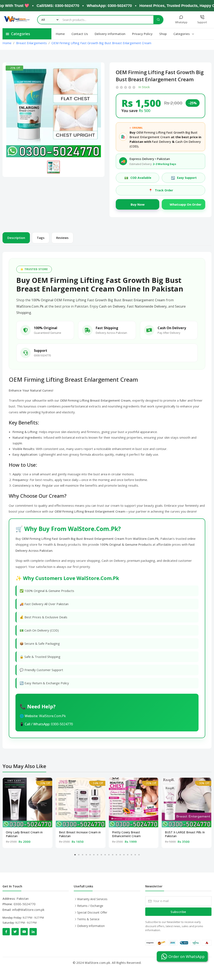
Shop (163, 34)
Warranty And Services (92, 899)
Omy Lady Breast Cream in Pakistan (24, 834)
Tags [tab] (41, 238)
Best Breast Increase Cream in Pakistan (80, 834)
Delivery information (110, 34)
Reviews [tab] (62, 238)
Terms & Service (88, 919)
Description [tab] (16, 238)
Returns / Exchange (90, 906)
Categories (182, 34)
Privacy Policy (142, 34)
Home (60, 34)
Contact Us (79, 34)
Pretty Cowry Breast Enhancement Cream (126, 834)
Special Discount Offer (92, 912)
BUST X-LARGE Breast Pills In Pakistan (185, 834)
